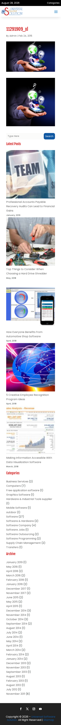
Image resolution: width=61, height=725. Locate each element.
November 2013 (16, 667)
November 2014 (16, 615)
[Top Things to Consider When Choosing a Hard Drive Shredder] (30, 242)
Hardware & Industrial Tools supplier (29, 499)
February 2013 (15, 681)
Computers (13, 486)
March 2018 (13, 575)
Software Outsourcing (20, 534)
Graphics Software (18, 495)
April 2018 (12, 571)
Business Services (17, 481)
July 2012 (11, 689)
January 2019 (14, 562)
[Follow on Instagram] (33, 708)
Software (12, 516)
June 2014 (12, 637)
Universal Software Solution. (31, 718)
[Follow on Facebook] (20, 708)
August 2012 (13, 685)
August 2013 (13, 676)
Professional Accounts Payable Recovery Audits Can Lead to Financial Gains (30, 206)
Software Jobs (15, 530)
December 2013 (16, 663)
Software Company (18, 525)
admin (13, 35)
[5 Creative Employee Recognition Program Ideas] (30, 368)
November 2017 (16, 593)
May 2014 (12, 641)
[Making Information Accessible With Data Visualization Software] (30, 430)
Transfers (12, 547)
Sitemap (48, 720)
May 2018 (12, 567)
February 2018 (15, 580)
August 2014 (13, 628)
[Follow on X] (27, 708)
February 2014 (15, 654)
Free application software (22, 490)
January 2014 (14, 659)
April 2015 (12, 606)
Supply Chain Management (23, 543)
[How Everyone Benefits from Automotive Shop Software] (30, 305)
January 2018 (14, 584)
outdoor (11, 512)
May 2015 (12, 602)
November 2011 (15, 694)
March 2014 (13, 650)
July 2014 (12, 632)
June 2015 (12, 597)
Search (49, 136)
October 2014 (15, 619)
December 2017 (16, 589)
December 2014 (16, 610)
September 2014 (16, 624)
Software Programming (21, 538)
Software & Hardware (20, 521)
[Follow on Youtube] (40, 708)
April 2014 (12, 645)
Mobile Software (16, 508)
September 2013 (16, 672)
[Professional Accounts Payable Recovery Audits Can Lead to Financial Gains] (30, 175)
